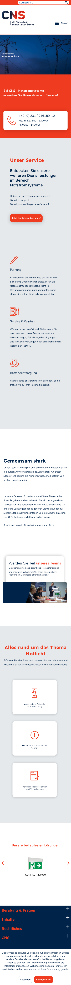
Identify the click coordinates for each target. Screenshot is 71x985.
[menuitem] (43, 2)
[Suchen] (66, 2)
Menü (64, 23)
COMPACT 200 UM (35, 874)
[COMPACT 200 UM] (35, 863)
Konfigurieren (43, 979)
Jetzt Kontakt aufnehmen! (26, 218)
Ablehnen (25, 979)
